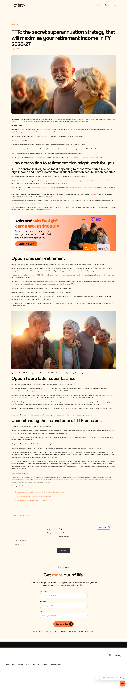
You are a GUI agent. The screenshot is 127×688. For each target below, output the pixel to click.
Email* (42, 611)
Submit (63, 550)
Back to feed (63, 567)
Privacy (45, 664)
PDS (27, 664)
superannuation (45, 129)
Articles (99, 5)
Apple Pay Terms (55, 664)
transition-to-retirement (37, 157)
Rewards (20, 664)
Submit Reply (102, 527)
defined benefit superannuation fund (84, 187)
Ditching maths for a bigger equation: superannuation (33, 496)
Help (114, 5)
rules (113, 430)
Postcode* (43, 601)
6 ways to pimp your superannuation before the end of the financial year (39, 492)
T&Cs (13, 664)
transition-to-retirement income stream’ (85, 157)
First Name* (44, 591)
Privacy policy (89, 631)
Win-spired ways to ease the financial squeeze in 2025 (33, 500)
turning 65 (47, 209)
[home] (19, 5)
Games (107, 5)
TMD (33, 664)
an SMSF (94, 194)
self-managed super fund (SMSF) (43, 187)
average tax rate (53, 281)
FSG (39, 664)
